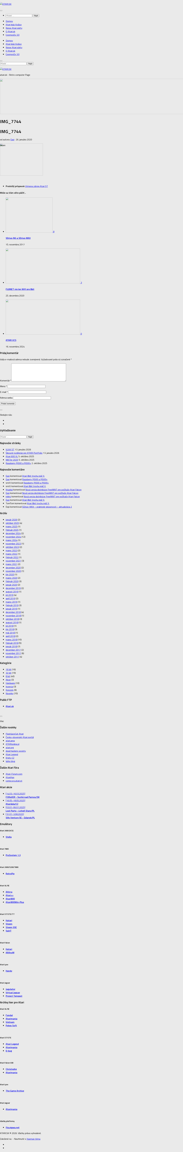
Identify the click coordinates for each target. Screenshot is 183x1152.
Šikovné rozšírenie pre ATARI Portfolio (24, 453)
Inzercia (9, 686)
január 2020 (11, 584)
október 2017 (12, 656)
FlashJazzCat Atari (15, 733)
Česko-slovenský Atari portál (20, 737)
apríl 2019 (10, 598)
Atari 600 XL (12, 456)
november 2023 (13, 543)
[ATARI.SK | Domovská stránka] (5, 4)
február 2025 (12, 530)
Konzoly (10, 690)
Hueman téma (33, 1139)
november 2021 (13, 560)
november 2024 (13, 536)
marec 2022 (11, 554)
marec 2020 (11, 578)
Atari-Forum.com (14, 774)
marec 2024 (11, 540)
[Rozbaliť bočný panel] (1, 716)
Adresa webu (6, 397)
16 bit (8, 669)
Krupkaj (9, 489)
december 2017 (13, 650)
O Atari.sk (10, 31)
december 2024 (13, 533)
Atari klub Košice (14, 24)
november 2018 (13, 615)
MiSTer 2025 (12, 459)
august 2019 (12, 591)
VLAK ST (10, 449)
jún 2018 (10, 629)
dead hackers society (16, 751)
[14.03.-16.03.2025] (22, 795)
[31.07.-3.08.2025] (20, 815)
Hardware (10, 683)
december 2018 (13, 612)
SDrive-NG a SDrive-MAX (18, 238)
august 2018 (12, 622)
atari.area (10, 740)
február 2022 (12, 557)
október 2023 (12, 547)
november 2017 (13, 653)
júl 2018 (9, 626)
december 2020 (13, 567)
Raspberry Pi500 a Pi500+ (18, 463)
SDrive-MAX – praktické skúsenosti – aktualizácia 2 (47, 506)
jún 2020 (10, 574)
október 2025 (12, 523)
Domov (9, 21)
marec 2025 (11, 526)
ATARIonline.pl (12, 744)
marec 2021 (11, 564)
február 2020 (12, 581)
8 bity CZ (10, 757)
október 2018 (12, 619)
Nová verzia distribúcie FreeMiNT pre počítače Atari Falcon (53, 489)
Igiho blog (10, 761)
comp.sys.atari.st (14, 780)
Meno (3, 386)
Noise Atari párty (14, 28)
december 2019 (13, 588)
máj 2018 (10, 632)
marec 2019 (11, 602)
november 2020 (13, 571)
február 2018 (12, 643)
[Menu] (1, 10)
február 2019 (12, 605)
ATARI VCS (11, 340)
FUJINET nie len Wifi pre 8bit (20, 289)
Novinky (9, 693)
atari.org (10, 747)
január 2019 (11, 608)
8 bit (8, 676)
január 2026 (11, 519)
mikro (8, 496)
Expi (12, 139)
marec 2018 (11, 639)
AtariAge (10, 777)
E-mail (4, 392)
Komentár (5, 380)
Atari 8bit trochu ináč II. (33, 476)
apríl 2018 (10, 636)
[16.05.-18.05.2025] (15, 802)
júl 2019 (9, 595)
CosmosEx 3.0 (12, 35)
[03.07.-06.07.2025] (20, 809)
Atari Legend (12, 754)
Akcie (8, 679)
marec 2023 (11, 550)
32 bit (8, 673)
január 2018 (11, 646)
